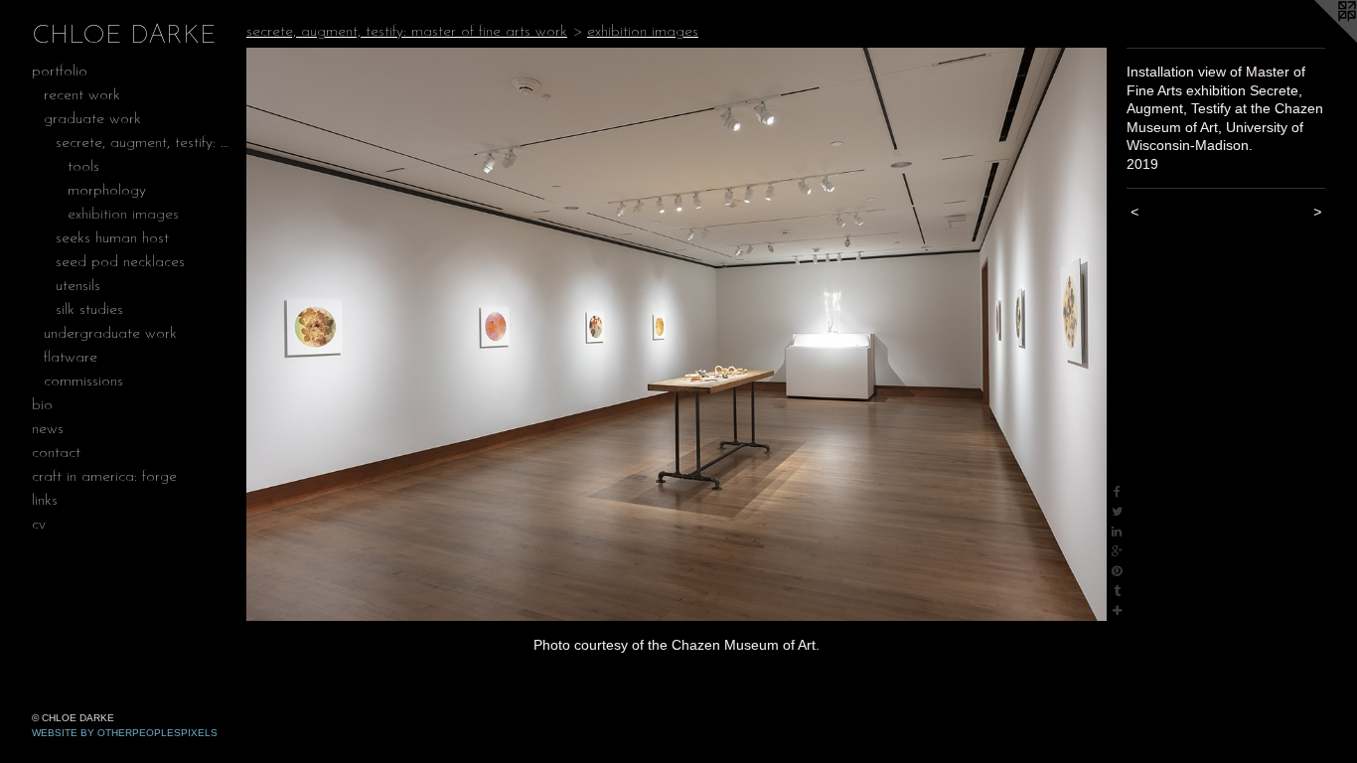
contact (56, 453)
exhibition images (123, 215)
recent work (82, 95)
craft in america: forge (104, 477)
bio (42, 405)
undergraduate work (110, 334)
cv (39, 525)
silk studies (89, 310)
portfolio (59, 71)
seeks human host (112, 238)
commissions (83, 381)
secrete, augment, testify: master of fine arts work (143, 143)
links (45, 501)
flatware (70, 358)
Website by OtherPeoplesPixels (125, 732)
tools (83, 167)
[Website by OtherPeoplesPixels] (1317, 39)
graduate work (92, 119)
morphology (107, 191)
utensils (78, 286)
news (48, 429)
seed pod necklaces (120, 262)
